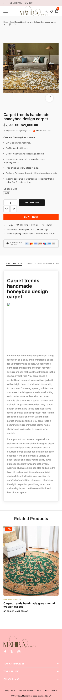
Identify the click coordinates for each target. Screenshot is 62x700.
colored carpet (23, 451)
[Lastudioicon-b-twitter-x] (12, 651)
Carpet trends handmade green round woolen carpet (29, 605)
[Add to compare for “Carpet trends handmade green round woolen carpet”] (31, 561)
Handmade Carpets (12, 599)
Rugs (20, 404)
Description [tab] (14, 263)
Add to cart (32, 202)
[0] (57, 11)
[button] (49, 98)
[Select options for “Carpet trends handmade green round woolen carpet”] (38, 561)
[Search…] (46, 11)
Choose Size (10, 188)
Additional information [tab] (43, 263)
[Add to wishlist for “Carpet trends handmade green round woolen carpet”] (24, 561)
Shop (12, 22)
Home (5, 22)
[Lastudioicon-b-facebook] (5, 651)
